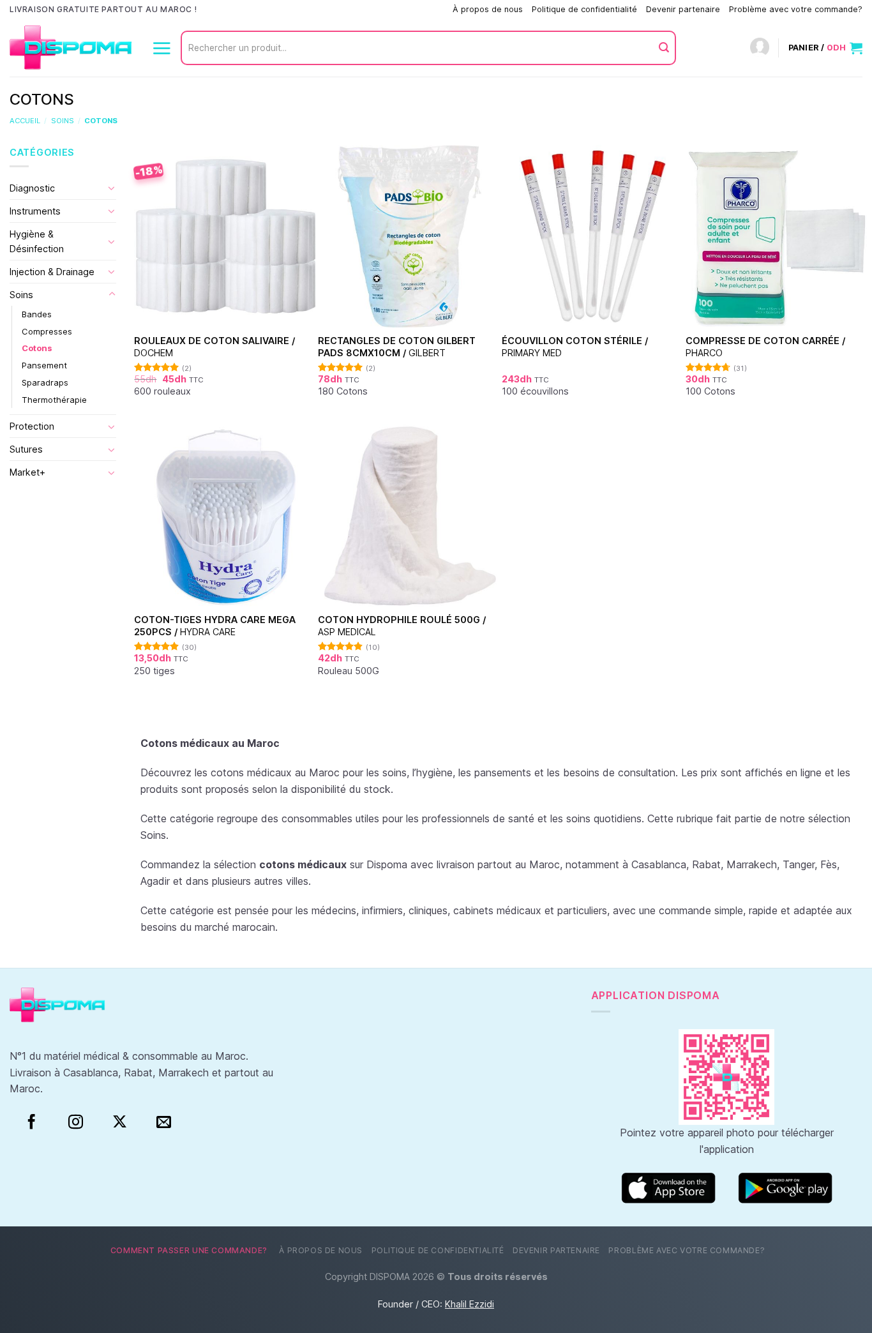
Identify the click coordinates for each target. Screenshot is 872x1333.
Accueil (25, 120)
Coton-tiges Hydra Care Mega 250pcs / (215, 625)
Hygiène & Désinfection (37, 241)
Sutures (26, 449)
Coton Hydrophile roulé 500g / (402, 625)
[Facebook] (31, 1122)
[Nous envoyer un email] (163, 1122)
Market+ (27, 472)
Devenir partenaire (683, 9)
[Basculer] (111, 188)
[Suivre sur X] (119, 1122)
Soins (62, 120)
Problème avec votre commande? (795, 9)
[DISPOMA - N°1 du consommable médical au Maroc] (71, 48)
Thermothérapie (54, 399)
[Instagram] (75, 1122)
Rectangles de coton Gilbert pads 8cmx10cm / (397, 346)
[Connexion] (759, 48)
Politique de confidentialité (584, 9)
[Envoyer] (664, 48)
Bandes (37, 314)
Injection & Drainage (52, 271)
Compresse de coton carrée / (765, 346)
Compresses (47, 331)
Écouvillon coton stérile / (575, 346)
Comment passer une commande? (378, 9)
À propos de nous (488, 9)
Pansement (44, 365)
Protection (32, 426)
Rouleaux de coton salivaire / (214, 346)
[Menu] (161, 47)
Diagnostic (32, 188)
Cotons (37, 348)
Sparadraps (45, 382)
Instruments (35, 211)
